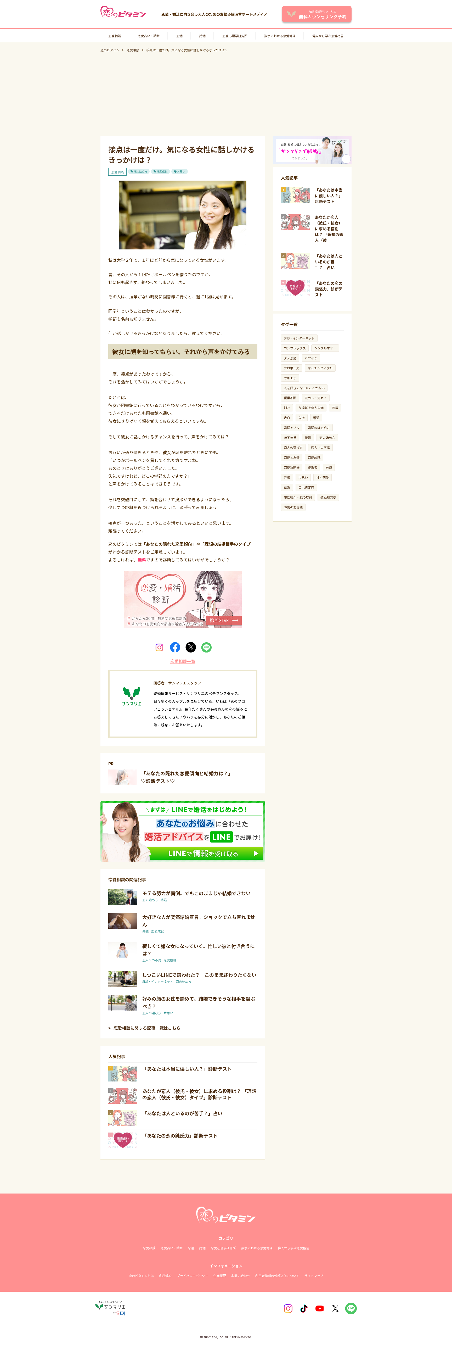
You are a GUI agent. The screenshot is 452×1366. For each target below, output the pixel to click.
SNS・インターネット (157, 981)
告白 (287, 417)
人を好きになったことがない (304, 388)
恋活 (179, 36)
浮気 (287, 477)
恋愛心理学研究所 (234, 36)
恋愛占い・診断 (149, 36)
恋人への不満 (151, 960)
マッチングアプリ (320, 368)
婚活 (202, 36)
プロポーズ (291, 368)
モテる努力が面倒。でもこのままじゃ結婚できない (196, 893)
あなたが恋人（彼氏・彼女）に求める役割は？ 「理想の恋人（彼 (329, 228)
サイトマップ (313, 1275)
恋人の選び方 (151, 1013)
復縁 (308, 437)
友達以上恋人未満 (311, 407)
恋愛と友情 (292, 457)
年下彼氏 (290, 437)
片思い (181, 171)
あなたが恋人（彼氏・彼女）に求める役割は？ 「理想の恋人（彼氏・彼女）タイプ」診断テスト (199, 1094)
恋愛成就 (162, 171)
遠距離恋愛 (328, 497)
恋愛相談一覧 (182, 661)
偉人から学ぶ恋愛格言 (328, 36)
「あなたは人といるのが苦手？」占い (182, 1113)
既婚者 (312, 467)
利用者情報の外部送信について (277, 1275)
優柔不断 (290, 397)
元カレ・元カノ (316, 397)
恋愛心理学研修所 (223, 1248)
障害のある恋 (293, 507)
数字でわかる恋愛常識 (280, 36)
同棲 (335, 407)
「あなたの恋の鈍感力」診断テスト (180, 1135)
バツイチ (311, 358)
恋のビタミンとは (141, 1275)
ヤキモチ (290, 378)
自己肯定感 (306, 487)
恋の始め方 (140, 171)
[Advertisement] (226, 94)
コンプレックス (295, 348)
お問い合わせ (240, 1275)
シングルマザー (325, 348)
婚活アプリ (292, 427)
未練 (329, 467)
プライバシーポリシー (192, 1275)
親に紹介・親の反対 (298, 497)
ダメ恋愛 (290, 358)
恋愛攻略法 (292, 467)
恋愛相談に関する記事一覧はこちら (147, 1028)
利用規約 (165, 1275)
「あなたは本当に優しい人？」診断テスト (187, 1068)
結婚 (164, 899)
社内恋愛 (322, 477)
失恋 (145, 931)
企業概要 (219, 1275)
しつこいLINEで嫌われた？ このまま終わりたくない (199, 974)
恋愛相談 (114, 36)
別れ (287, 407)
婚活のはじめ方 (319, 427)
